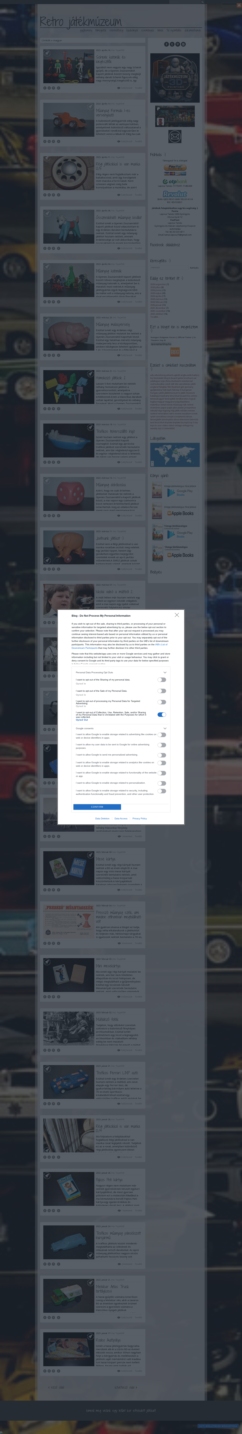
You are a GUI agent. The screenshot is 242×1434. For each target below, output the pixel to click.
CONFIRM (97, 807)
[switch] (162, 680)
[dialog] (121, 717)
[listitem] (121, 672)
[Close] (178, 616)
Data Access (121, 818)
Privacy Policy (140, 818)
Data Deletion (102, 818)
